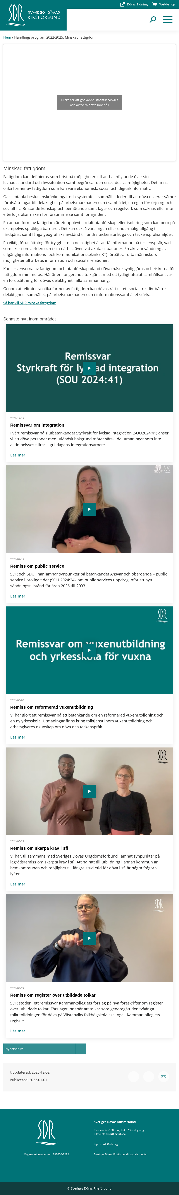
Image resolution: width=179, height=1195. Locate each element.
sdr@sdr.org (110, 1144)
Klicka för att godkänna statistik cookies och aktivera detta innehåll (89, 102)
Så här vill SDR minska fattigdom (29, 303)
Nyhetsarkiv (14, 1049)
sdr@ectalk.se (117, 1134)
